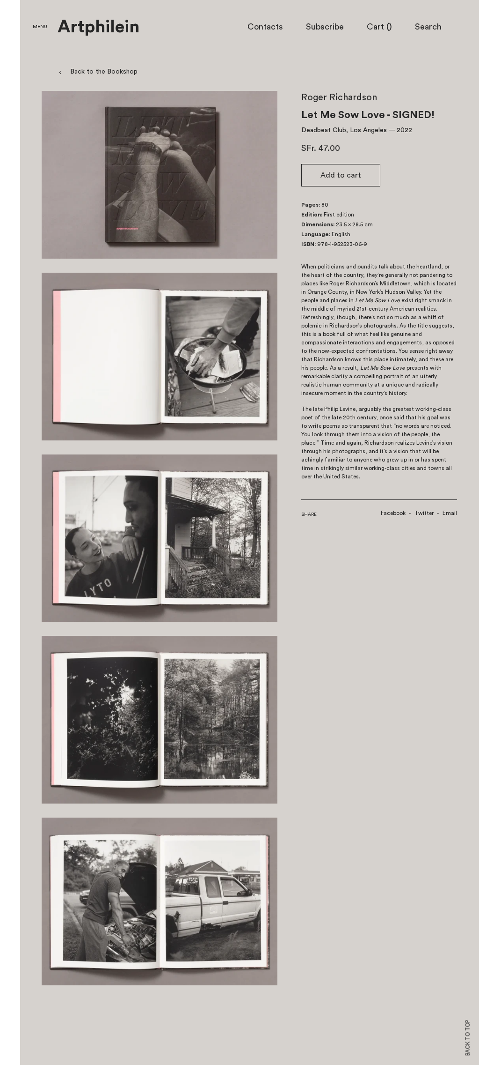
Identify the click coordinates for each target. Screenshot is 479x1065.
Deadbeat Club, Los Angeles (344, 130)
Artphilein (98, 27)
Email (450, 513)
